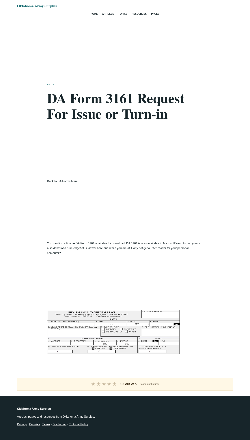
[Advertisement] (125, 45)
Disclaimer (59, 424)
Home (94, 13)
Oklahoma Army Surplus (37, 6)
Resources (139, 13)
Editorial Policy (78, 424)
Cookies (34, 424)
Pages (155, 13)
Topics (122, 13)
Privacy (22, 424)
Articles (108, 13)
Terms (46, 424)
